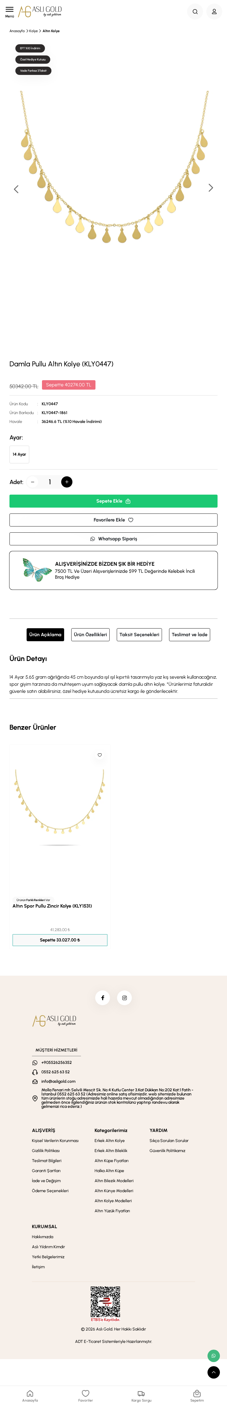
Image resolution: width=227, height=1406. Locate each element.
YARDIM (159, 1130)
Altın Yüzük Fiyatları (112, 1210)
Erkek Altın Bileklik (111, 1150)
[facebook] (102, 997)
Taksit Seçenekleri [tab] (139, 634)
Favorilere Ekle (109, 520)
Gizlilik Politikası (46, 1150)
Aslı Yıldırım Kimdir (48, 1246)
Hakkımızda (42, 1236)
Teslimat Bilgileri (46, 1160)
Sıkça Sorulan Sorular (169, 1140)
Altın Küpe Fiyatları (112, 1160)
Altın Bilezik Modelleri (114, 1180)
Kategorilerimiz (111, 1130)
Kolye (33, 31)
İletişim (38, 1266)
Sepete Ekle (109, 501)
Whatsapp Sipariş (117, 539)
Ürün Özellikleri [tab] (90, 634)
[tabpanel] (113, 674)
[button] (210, 188)
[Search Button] (195, 11)
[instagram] (124, 997)
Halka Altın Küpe (109, 1170)
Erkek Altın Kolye (110, 1140)
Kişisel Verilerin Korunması (55, 1140)
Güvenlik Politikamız (167, 1150)
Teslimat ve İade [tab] (189, 634)
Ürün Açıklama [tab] (45, 634)
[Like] (99, 755)
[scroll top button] (213, 1372)
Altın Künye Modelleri (114, 1190)
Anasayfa (17, 31)
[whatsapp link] (213, 1356)
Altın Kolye (51, 31)
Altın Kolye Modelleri (113, 1200)
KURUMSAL (44, 1226)
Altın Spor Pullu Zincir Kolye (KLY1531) (52, 906)
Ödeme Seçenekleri (50, 1190)
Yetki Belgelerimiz (48, 1256)
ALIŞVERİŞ (43, 1130)
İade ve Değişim (46, 1180)
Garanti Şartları (46, 1170)
